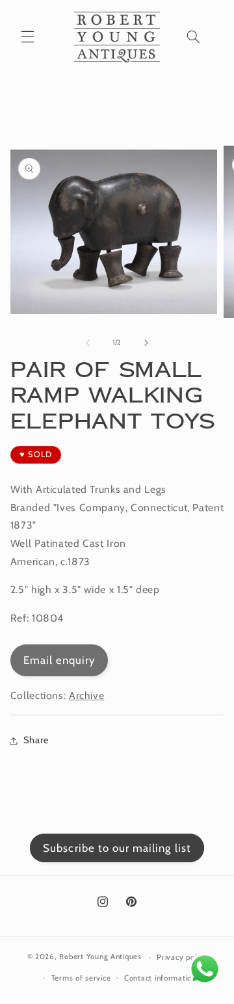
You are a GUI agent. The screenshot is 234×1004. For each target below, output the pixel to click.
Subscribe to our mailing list (116, 847)
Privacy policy (182, 957)
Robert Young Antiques (100, 957)
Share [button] (36, 740)
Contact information (160, 978)
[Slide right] (146, 342)
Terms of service (81, 978)
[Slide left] (87, 342)
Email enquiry (59, 660)
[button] (27, 37)
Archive (86, 695)
